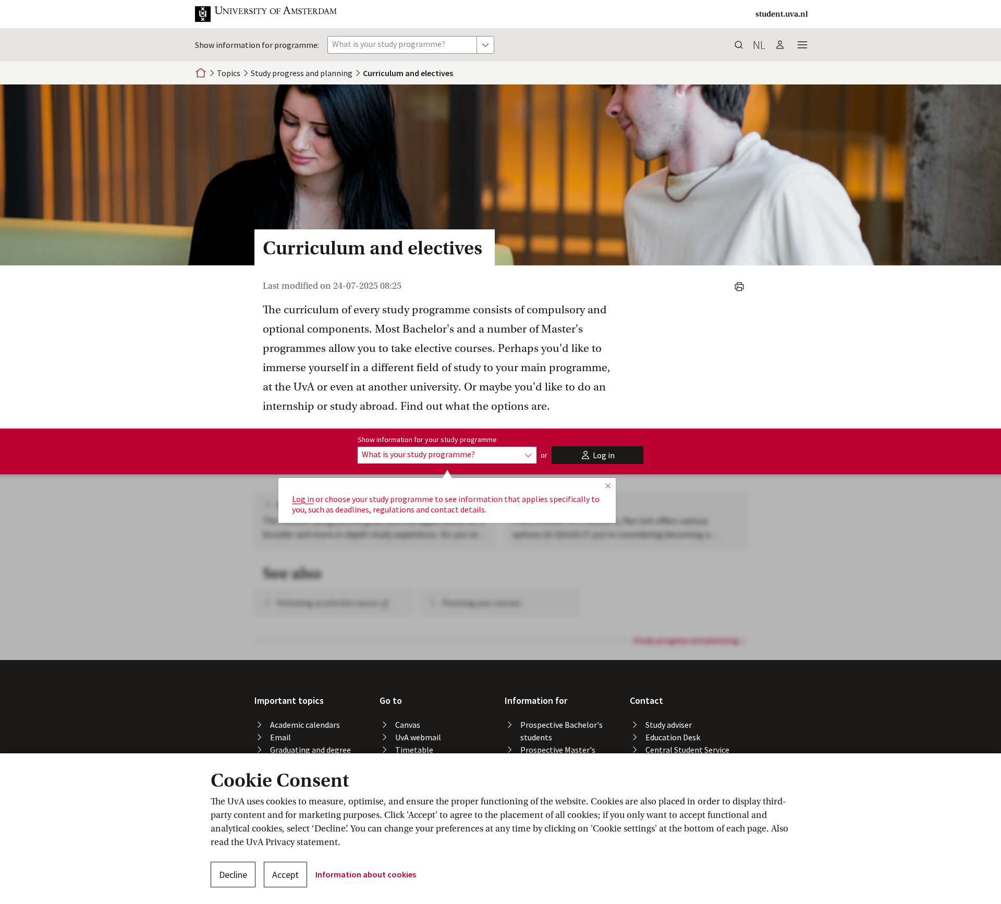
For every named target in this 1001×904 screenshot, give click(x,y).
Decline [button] (233, 875)
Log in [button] (303, 499)
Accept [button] (285, 875)
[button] (274, 14)
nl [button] (759, 45)
